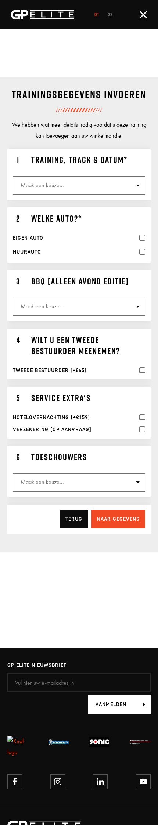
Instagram (57, 781)
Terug (73, 519)
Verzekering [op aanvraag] (52, 429)
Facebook (14, 781)
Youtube (143, 781)
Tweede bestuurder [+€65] (50, 370)
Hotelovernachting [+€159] (51, 417)
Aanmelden (111, 704)
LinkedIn (100, 781)
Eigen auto (28, 238)
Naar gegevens (118, 519)
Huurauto (27, 252)
